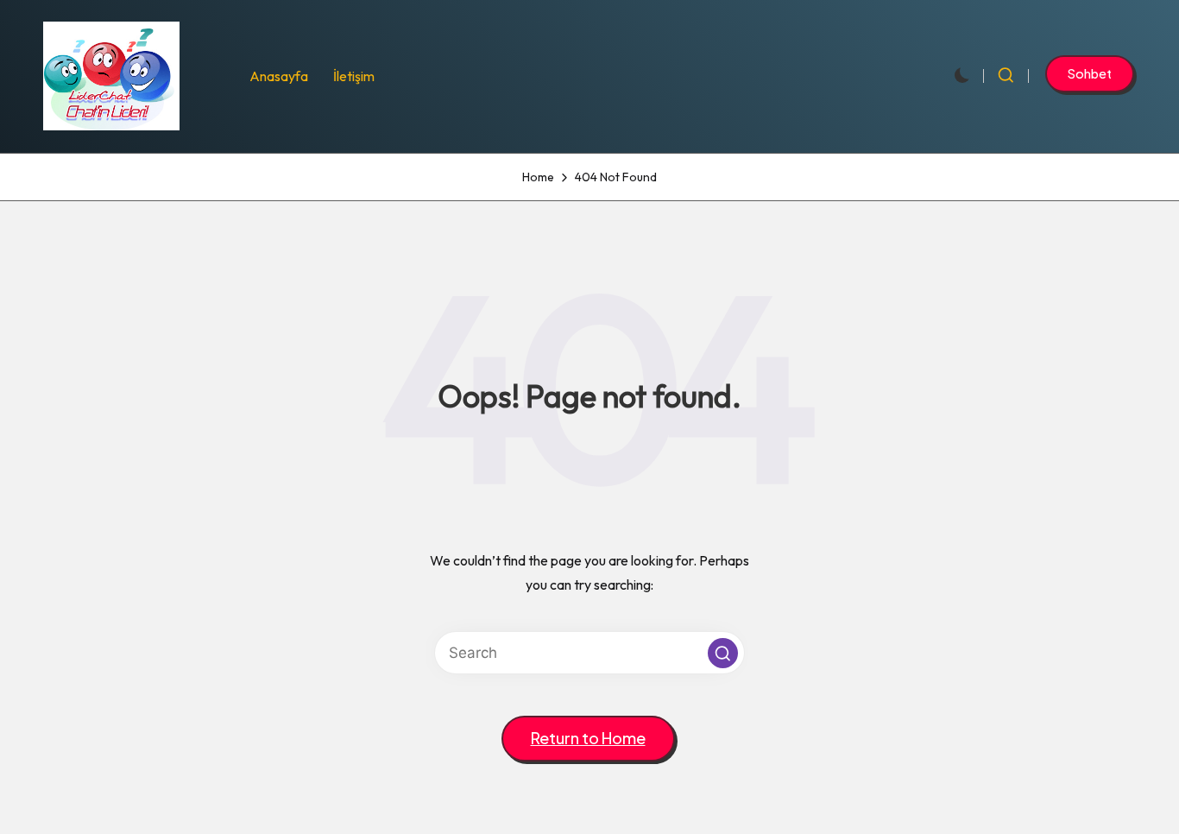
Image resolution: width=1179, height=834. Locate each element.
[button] (1089, 73)
